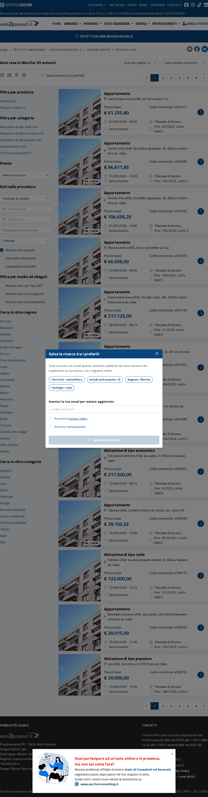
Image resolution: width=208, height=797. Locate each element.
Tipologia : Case (61, 387)
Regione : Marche (139, 379)
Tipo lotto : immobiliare (66, 379)
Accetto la (71, 418)
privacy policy (78, 418)
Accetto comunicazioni (70, 426)
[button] (173, 754)
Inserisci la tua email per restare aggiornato (81, 401)
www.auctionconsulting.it (99, 784)
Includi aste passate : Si (104, 379)
